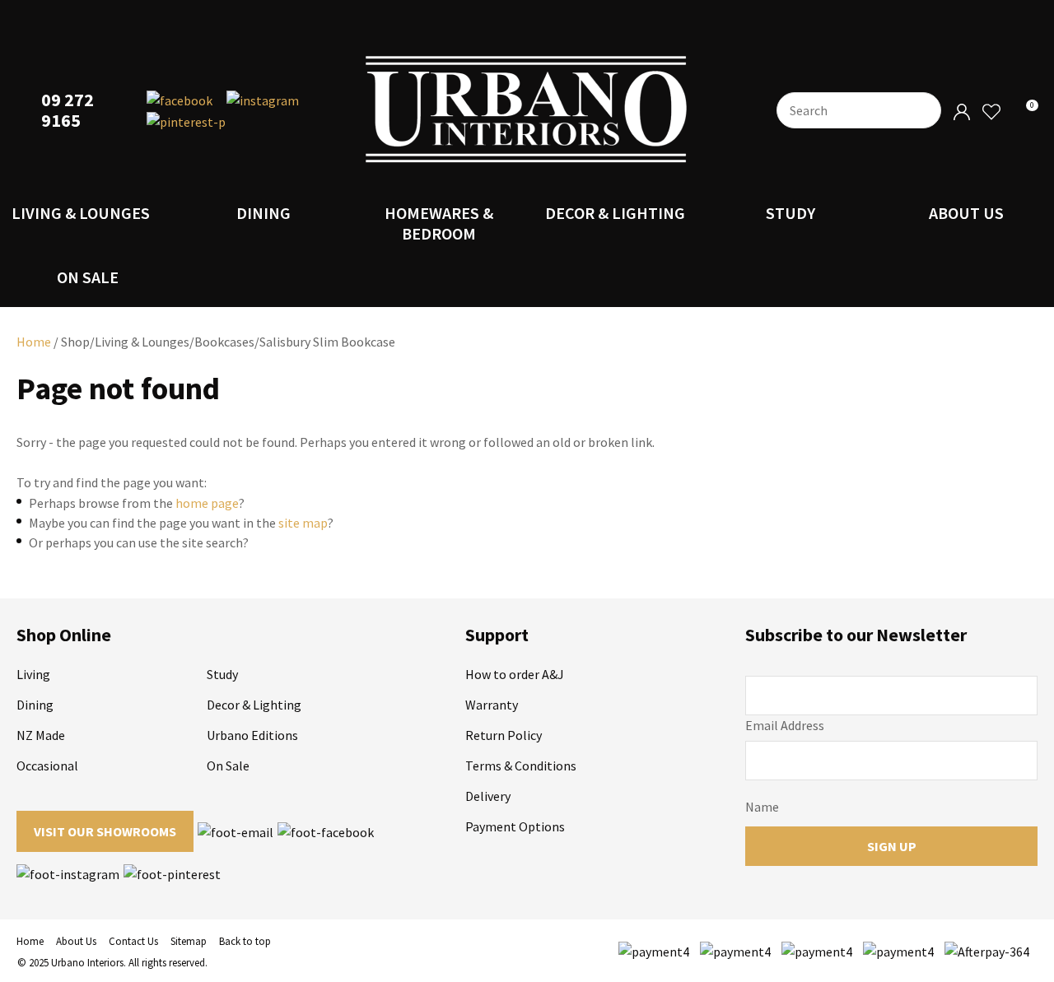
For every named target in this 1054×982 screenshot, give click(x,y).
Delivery (488, 796)
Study (790, 212)
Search (921, 110)
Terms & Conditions (520, 765)
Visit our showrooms (105, 831)
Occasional (47, 765)
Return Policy (503, 735)
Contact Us (133, 941)
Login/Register (962, 112)
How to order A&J (514, 674)
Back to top (245, 941)
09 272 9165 (67, 110)
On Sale (88, 277)
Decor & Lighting (615, 212)
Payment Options (515, 826)
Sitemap (188, 941)
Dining (263, 212)
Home (33, 341)
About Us (966, 212)
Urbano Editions (252, 735)
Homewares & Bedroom (439, 223)
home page (207, 503)
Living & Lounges (81, 212)
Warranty (491, 704)
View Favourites (990, 112)
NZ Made (40, 735)
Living (33, 674)
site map (303, 522)
